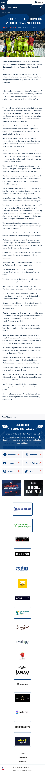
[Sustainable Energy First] (22, 613)
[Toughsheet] (23, 509)
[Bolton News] (22, 727)
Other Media (28, 770)
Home (8, 12)
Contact (22, 753)
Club (3, 2)
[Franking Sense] (22, 539)
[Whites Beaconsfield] (22, 656)
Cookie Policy (22, 757)
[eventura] (22, 568)
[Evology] (22, 642)
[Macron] (22, 554)
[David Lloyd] (22, 627)
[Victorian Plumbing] (23, 525)
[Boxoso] (22, 670)
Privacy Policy (22, 761)
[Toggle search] (41, 7)
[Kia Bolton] (22, 598)
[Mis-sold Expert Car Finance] (22, 741)
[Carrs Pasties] (22, 583)
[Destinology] (22, 684)
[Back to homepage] (3, 7)
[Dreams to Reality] (22, 698)
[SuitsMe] (22, 712)
